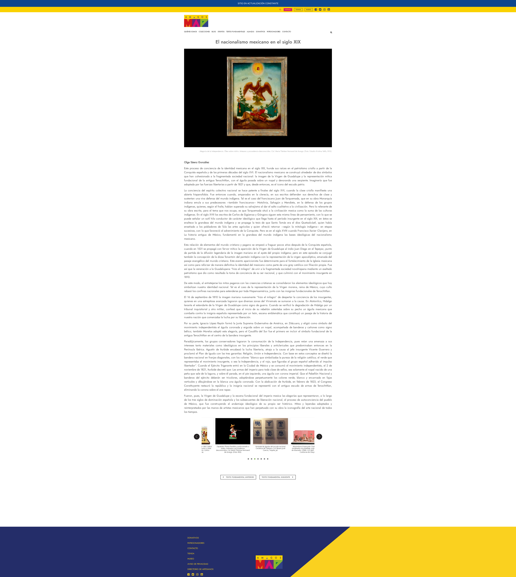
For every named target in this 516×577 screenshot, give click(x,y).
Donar (288, 10)
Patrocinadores (195, 543)
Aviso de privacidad (197, 564)
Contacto (192, 548)
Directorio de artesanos (200, 569)
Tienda (298, 10)
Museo (308, 10)
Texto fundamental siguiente (276, 477)
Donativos (193, 537)
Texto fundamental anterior (239, 477)
